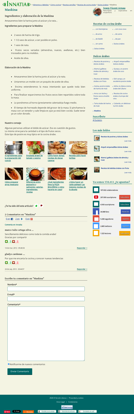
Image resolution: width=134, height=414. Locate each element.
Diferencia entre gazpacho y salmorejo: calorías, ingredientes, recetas (34, 187)
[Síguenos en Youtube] (96, 197)
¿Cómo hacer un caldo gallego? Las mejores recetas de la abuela (77, 186)
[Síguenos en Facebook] (96, 211)
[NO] (41, 205)
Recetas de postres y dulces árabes (102, 62)
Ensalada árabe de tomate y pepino (34, 156)
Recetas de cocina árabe (86, 5)
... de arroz (98, 34)
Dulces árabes (103, 5)
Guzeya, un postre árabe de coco (120, 70)
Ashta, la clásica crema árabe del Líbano (122, 87)
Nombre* (12, 284)
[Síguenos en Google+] (96, 218)
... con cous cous (120, 29)
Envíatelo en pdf (88, 411)
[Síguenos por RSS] (96, 233)
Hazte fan (125, 211)
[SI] (36, 205)
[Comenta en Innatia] (96, 189)
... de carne (118, 34)
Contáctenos (72, 402)
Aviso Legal (61, 402)
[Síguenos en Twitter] (96, 225)
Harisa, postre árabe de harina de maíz (102, 87)
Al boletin (97, 120)
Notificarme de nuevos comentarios (27, 364)
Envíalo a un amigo (48, 411)
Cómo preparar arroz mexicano (11, 183)
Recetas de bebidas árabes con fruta (101, 80)
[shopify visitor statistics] (67, 406)
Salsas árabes (99, 48)
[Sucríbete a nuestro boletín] (96, 204)
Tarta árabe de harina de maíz (102, 104)
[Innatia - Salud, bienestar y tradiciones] (16, 4)
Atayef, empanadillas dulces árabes (121, 62)
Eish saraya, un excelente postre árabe (122, 80)
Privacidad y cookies (76, 398)
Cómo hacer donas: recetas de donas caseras (56, 158)
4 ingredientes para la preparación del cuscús (13, 158)
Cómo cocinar (55, 5)
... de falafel (98, 39)
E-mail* (11, 294)
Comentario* (13, 304)
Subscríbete (124, 197)
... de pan (117, 39)
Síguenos (125, 219)
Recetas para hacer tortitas (77, 156)
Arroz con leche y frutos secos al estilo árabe (101, 96)
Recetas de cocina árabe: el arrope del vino (120, 96)
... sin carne (98, 44)
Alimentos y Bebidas (41, 5)
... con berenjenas (101, 29)
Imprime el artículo (68, 411)
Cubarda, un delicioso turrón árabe (121, 104)
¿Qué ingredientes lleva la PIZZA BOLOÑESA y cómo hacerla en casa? (56, 186)
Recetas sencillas (69, 5)
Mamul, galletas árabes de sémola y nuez (101, 71)
